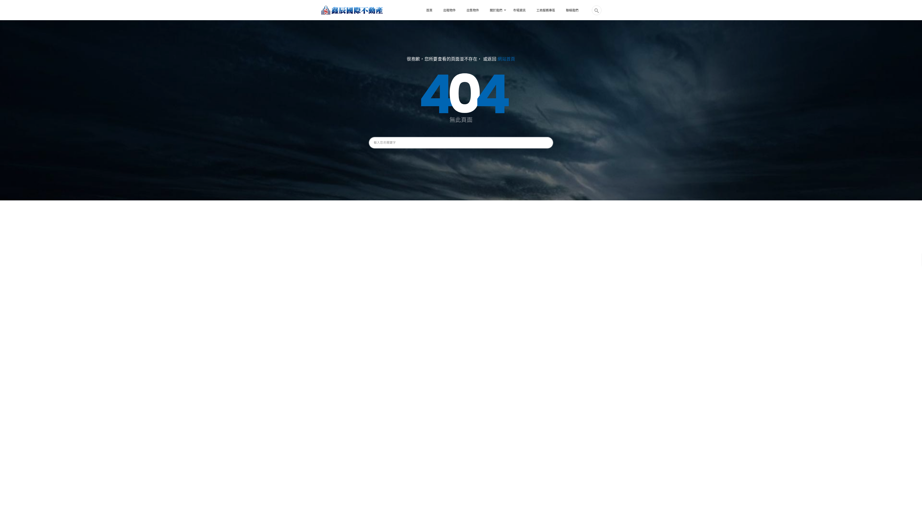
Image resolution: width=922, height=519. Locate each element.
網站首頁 (506, 59)
